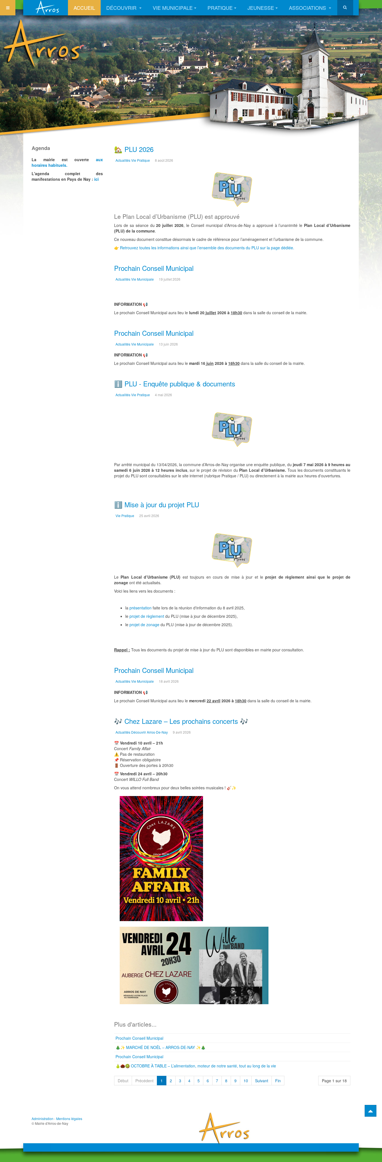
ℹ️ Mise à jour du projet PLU (156, 504)
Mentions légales (69, 1118)
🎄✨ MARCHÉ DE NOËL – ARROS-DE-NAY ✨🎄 (160, 1047)
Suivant (261, 1080)
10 (246, 1080)
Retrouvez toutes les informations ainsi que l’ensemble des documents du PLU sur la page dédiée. (207, 247)
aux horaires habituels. (67, 162)
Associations (308, 7)
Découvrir (122, 7)
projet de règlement (146, 616)
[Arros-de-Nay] (48, 7)
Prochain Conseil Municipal (154, 268)
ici (96, 179)
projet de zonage (144, 624)
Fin (278, 1080)
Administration (42, 1118)
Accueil (84, 7)
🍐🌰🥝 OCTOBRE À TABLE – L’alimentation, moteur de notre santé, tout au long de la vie (195, 1066)
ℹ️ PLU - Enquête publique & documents (174, 383)
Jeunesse (260, 7)
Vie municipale (173, 7)
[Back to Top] (370, 1111)
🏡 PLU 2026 (134, 149)
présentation (140, 608)
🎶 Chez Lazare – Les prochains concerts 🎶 (181, 721)
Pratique (220, 7)
